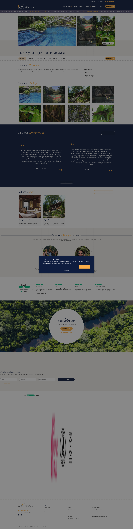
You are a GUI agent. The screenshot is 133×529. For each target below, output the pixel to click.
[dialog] (66, 264)
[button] (50, 267)
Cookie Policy (66, 270)
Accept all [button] (85, 267)
